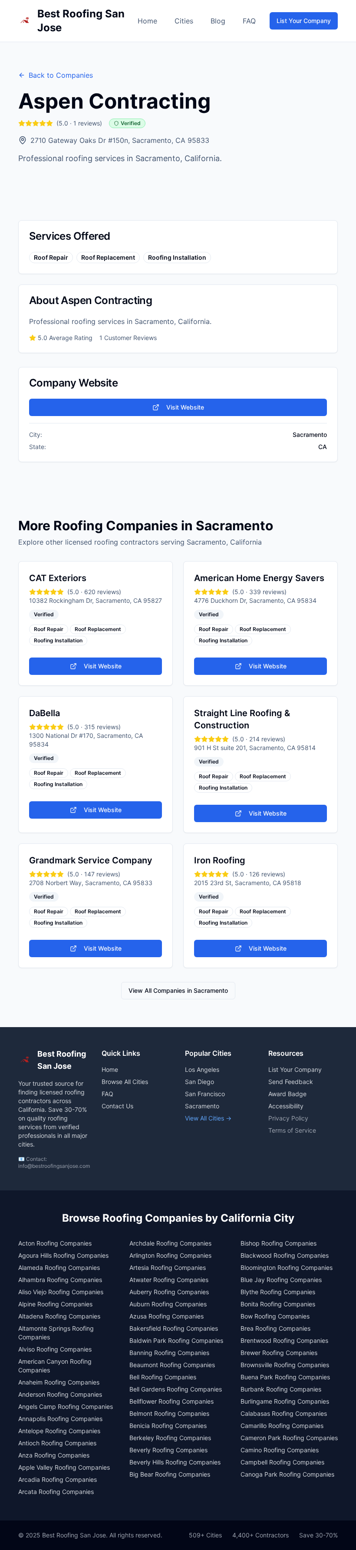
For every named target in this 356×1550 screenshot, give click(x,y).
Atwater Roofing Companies (168, 1279)
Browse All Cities (125, 1081)
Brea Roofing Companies (275, 1328)
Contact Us (117, 1106)
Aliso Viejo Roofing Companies (60, 1292)
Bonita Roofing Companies (278, 1304)
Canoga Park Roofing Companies (287, 1474)
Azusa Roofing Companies (166, 1316)
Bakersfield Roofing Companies (173, 1328)
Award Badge (287, 1093)
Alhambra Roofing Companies (60, 1279)
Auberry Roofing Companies (169, 1292)
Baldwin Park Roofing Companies (176, 1340)
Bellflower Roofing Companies (171, 1401)
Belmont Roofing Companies (169, 1413)
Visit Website (185, 407)
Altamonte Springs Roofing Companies (56, 1333)
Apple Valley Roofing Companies (64, 1467)
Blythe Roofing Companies (278, 1292)
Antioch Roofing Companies (57, 1443)
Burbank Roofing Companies (281, 1389)
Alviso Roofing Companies (55, 1349)
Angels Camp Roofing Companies (65, 1406)
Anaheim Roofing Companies (58, 1382)
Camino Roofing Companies (280, 1450)
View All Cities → (208, 1118)
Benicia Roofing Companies (168, 1425)
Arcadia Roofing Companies (57, 1479)
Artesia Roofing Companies (167, 1267)
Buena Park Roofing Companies (285, 1377)
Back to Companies (61, 75)
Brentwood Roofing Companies (284, 1340)
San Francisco (205, 1093)
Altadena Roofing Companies (59, 1316)
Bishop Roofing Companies (278, 1243)
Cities (184, 21)
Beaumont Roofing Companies (172, 1364)
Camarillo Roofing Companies (282, 1425)
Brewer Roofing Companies (279, 1352)
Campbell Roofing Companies (282, 1462)
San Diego (199, 1081)
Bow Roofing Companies (275, 1316)
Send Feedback (290, 1081)
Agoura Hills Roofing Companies (63, 1255)
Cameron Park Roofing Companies (289, 1437)
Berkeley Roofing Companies (170, 1437)
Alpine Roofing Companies (55, 1304)
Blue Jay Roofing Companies (281, 1279)
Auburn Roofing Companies (168, 1304)
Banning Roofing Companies (169, 1352)
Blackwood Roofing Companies (285, 1255)
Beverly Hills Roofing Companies (175, 1462)
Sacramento (202, 1106)
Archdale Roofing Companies (170, 1243)
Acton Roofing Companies (55, 1243)
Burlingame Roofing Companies (285, 1401)
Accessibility (285, 1106)
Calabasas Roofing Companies (284, 1413)
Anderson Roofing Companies (60, 1394)
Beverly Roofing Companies (168, 1450)
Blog (218, 21)
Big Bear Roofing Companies (169, 1474)
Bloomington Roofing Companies (287, 1267)
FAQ (249, 21)
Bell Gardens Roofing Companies (175, 1389)
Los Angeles (202, 1069)
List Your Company (304, 20)
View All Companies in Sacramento (178, 990)
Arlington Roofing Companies (170, 1255)
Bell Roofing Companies (162, 1377)
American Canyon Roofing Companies (55, 1366)
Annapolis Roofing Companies (60, 1418)
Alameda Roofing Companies (59, 1267)
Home (147, 21)
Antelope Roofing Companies (59, 1430)
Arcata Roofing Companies (56, 1491)
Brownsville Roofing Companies (285, 1364)
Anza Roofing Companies (53, 1455)
